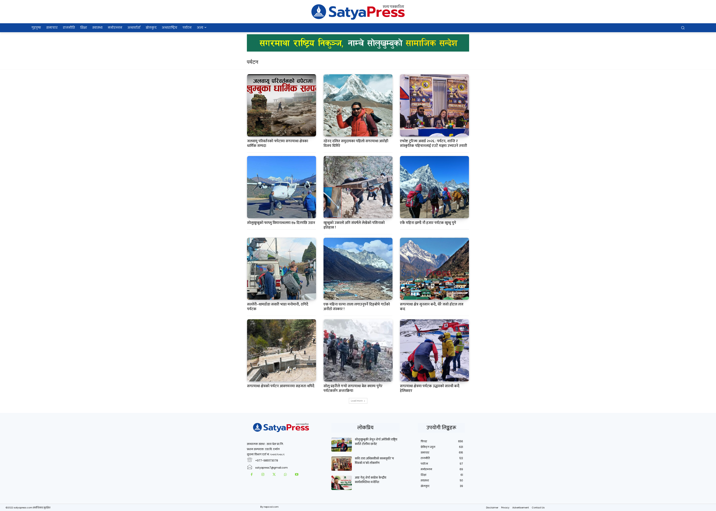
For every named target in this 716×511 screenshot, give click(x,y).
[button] (682, 27)
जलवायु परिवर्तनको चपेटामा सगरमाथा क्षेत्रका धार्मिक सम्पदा (277, 143)
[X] (274, 475)
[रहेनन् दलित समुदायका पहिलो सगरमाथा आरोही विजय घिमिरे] (358, 105)
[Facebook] (251, 475)
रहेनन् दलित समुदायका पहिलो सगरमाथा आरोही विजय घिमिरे (356, 143)
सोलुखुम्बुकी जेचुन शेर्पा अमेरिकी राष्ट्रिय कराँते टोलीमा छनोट (376, 442)
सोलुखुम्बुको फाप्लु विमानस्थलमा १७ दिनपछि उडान (281, 223)
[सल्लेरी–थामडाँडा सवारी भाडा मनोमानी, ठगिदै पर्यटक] (281, 269)
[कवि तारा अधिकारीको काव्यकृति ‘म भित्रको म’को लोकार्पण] (341, 463)
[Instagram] (262, 475)
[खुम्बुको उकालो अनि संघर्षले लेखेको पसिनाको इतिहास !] (358, 187)
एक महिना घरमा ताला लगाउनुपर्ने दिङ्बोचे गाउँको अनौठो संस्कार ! (357, 306)
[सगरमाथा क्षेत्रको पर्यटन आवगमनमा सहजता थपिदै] (281, 350)
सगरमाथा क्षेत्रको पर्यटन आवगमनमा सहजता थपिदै (280, 386)
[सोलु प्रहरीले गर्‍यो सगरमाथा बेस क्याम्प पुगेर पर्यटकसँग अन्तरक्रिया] (358, 350)
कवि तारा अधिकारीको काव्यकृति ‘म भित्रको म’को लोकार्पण (374, 461)
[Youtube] (296, 475)
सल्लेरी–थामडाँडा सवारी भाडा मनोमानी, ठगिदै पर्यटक (277, 306)
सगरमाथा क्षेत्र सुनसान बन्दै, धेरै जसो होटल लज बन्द (431, 306)
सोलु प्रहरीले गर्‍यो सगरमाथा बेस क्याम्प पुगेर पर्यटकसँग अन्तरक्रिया (353, 388)
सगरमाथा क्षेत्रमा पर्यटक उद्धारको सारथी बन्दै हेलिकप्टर (429, 388)
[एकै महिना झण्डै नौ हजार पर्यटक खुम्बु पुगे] (434, 187)
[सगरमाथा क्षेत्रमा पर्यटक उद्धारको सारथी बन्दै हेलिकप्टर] (434, 350)
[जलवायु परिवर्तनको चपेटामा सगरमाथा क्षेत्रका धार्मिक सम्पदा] (281, 105)
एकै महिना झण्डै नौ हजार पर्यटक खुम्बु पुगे (428, 223)
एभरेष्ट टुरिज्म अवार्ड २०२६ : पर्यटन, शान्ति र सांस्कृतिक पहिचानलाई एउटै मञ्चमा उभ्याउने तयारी (433, 143)
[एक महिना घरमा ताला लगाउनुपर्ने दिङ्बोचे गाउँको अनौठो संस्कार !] (358, 269)
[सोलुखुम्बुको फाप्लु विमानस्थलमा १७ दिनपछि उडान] (281, 187)
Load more (357, 400)
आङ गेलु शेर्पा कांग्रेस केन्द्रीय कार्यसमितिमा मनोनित (370, 480)
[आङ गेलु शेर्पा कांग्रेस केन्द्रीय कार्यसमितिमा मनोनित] (341, 483)
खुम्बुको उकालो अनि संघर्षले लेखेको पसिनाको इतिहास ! (354, 225)
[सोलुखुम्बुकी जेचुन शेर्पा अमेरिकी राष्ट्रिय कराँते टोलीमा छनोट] (341, 444)
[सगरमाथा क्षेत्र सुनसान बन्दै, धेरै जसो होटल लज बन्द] (434, 269)
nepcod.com (271, 506)
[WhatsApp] (285, 475)
